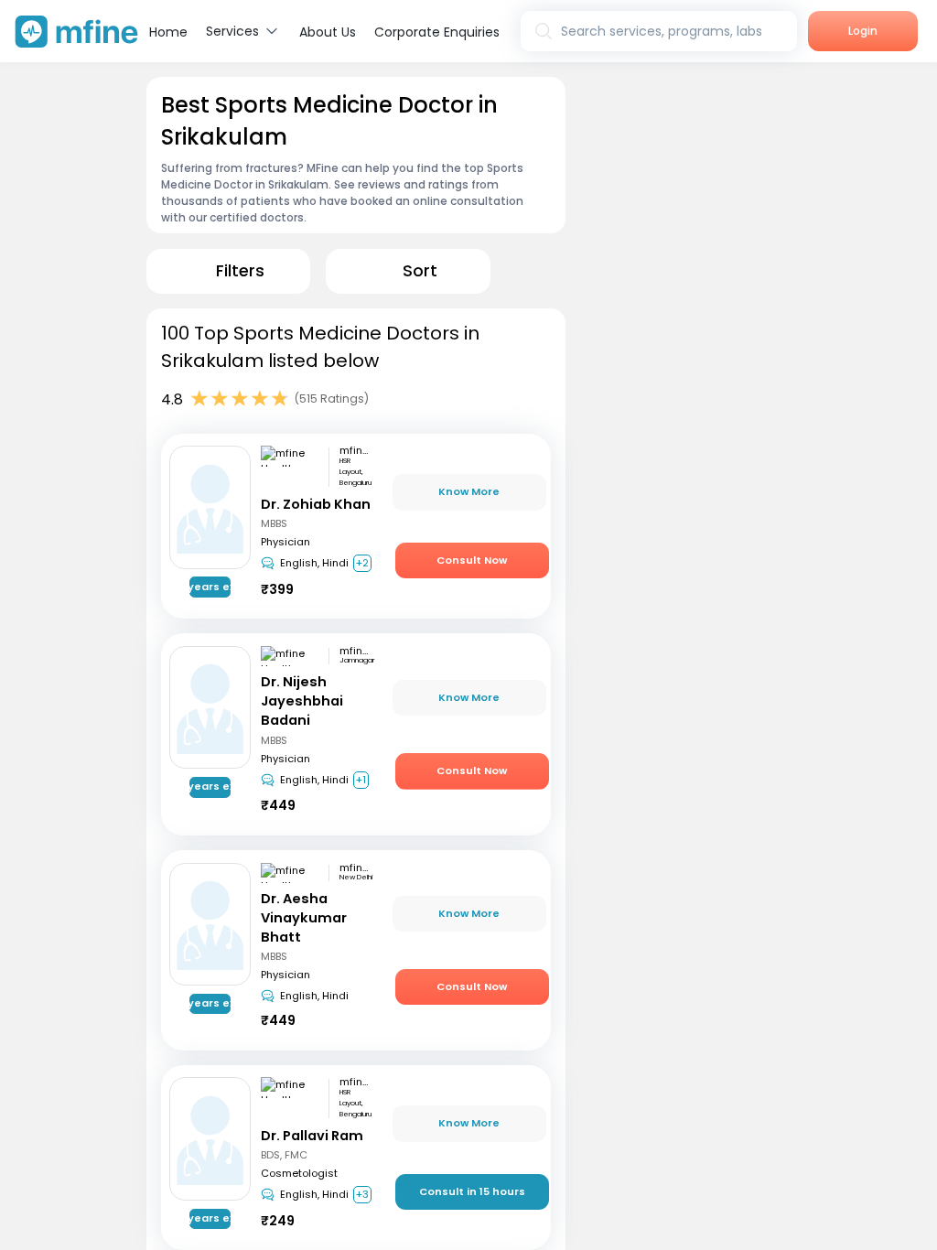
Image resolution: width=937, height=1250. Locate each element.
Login (863, 30)
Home (168, 32)
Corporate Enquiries (437, 32)
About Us (327, 32)
